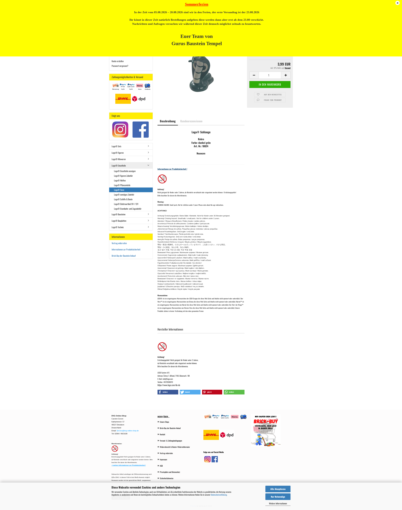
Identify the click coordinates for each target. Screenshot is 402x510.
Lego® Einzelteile (119, 165)
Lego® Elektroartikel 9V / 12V (126, 204)
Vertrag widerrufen (119, 243)
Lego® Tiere (119, 189)
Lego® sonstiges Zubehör (124, 194)
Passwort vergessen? (120, 65)
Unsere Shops (164, 421)
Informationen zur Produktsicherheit (126, 249)
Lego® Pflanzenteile (122, 185)
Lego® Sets (116, 146)
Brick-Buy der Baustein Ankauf (124, 255)
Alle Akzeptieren (277, 489)
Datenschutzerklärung (219, 494)
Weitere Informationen (278, 503)
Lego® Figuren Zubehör (123, 175)
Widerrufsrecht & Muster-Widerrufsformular (175, 447)
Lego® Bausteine (118, 214)
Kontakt (162, 434)
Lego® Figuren (118, 152)
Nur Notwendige (278, 496)
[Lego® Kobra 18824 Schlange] (201, 72)
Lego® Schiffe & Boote (123, 199)
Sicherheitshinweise (166, 478)
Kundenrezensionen (191, 121)
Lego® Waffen (120, 180)
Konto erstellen (118, 61)
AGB (161, 465)
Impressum (163, 459)
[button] (254, 75)
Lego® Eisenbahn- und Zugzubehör (127, 208)
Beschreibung (168, 121)
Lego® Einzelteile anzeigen (125, 171)
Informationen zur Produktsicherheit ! (172, 169)
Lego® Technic (118, 227)
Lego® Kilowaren (119, 159)
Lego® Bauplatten (119, 220)
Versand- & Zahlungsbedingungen (171, 440)
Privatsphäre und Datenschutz (170, 472)
